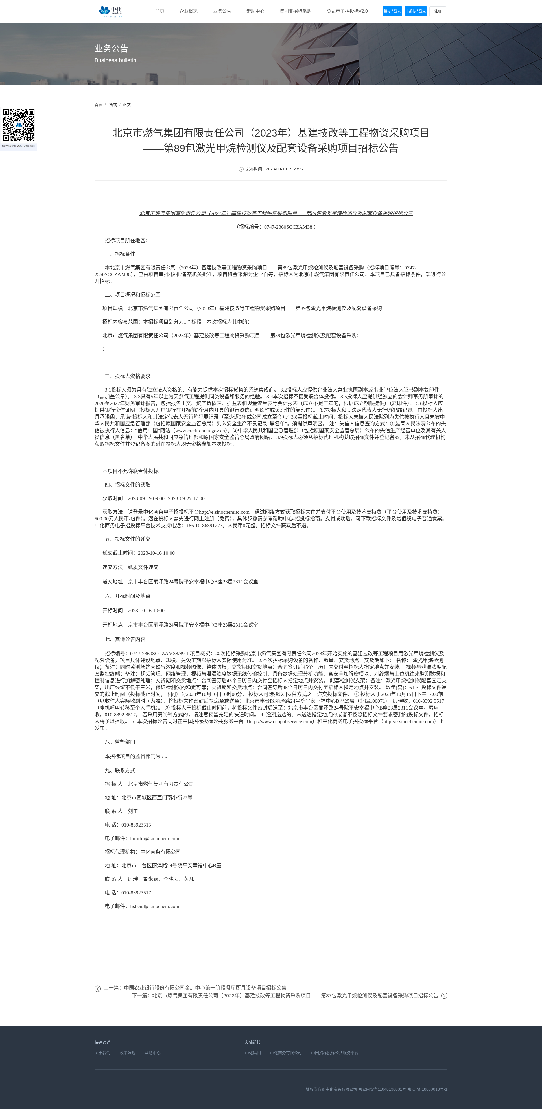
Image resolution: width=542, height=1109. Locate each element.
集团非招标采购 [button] (295, 11)
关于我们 (102, 1052)
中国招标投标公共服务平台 (335, 1052)
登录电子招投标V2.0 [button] (347, 11)
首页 (98, 104)
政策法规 (128, 1052)
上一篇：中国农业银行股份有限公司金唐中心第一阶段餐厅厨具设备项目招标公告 (195, 988)
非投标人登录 (416, 11)
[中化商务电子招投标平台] (111, 11)
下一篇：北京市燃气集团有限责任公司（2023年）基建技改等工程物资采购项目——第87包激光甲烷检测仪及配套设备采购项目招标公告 (285, 995)
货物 (113, 104)
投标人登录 (392, 11)
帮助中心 (153, 1052)
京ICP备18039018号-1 (427, 1089)
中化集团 (253, 1052)
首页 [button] (159, 11)
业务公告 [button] (222, 11)
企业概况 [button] (189, 11)
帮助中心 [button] (255, 11)
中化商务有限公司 (286, 1052)
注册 (437, 11)
